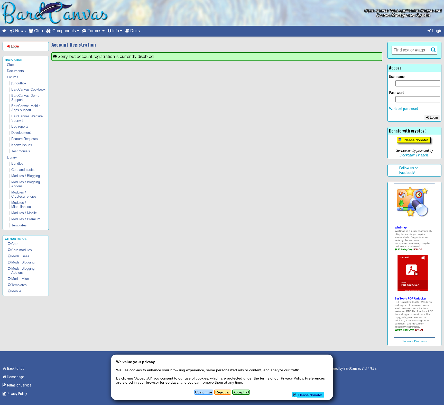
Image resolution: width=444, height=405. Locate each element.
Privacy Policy (16, 393)
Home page (15, 377)
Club (38, 31)
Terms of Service (18, 385)
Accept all (241, 392)
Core (14, 244)
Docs (134, 31)
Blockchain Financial (414, 155)
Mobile (16, 291)
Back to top (15, 368)
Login (436, 31)
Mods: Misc (20, 279)
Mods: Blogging (22, 262)
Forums (12, 77)
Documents (15, 71)
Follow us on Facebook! (409, 170)
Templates (19, 285)
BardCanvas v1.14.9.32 (360, 368)
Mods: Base (20, 256)
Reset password (405, 108)
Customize (203, 392)
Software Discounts (414, 341)
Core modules (21, 250)
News (20, 31)
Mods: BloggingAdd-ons (22, 271)
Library (12, 157)
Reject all (222, 392)
